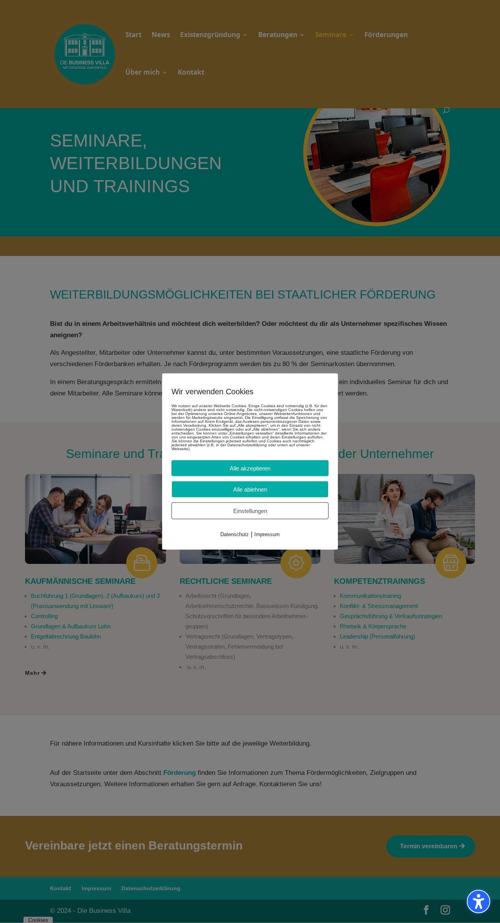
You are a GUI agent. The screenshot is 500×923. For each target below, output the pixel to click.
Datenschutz (234, 534)
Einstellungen (250, 511)
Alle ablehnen (250, 489)
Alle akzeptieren (250, 468)
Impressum (267, 534)
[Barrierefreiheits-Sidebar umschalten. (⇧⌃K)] (478, 901)
